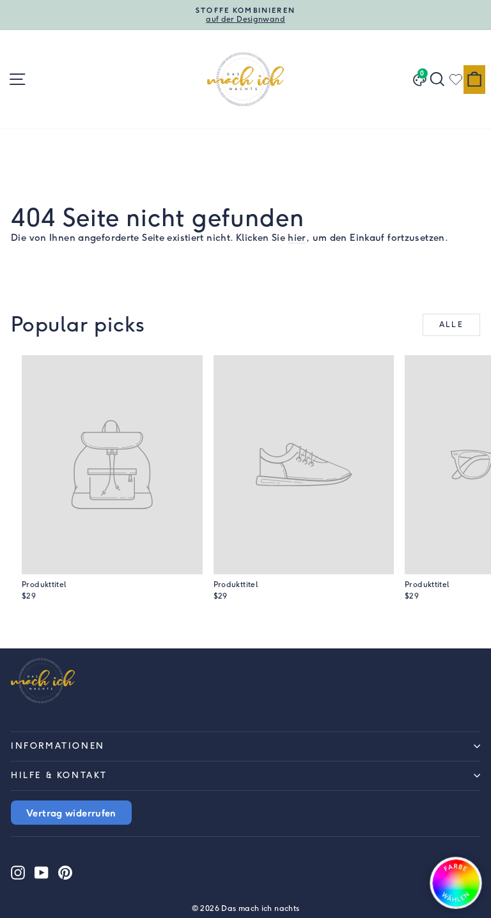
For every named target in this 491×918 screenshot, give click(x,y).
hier (297, 237)
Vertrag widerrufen (71, 812)
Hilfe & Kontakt (59, 775)
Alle (451, 324)
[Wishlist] (456, 79)
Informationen (58, 746)
